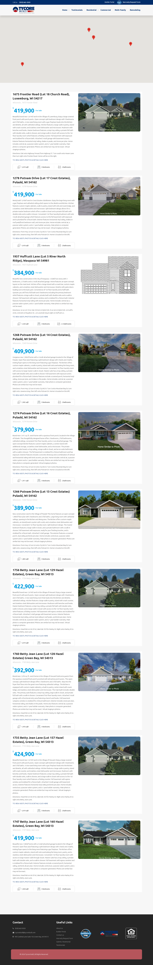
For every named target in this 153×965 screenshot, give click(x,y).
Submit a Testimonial (63, 942)
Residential (91, 10)
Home (64, 10)
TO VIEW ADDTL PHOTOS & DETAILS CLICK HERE (30, 160)
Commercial (105, 10)
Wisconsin (17, 103)
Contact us (60, 935)
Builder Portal (109, 2)
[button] (130, 44)
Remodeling (135, 10)
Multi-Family (120, 10)
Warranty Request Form (131, 2)
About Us (59, 928)
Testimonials (77, 10)
